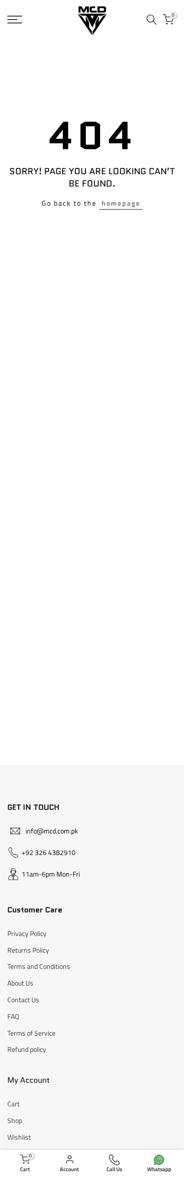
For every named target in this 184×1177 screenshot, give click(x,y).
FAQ (13, 1016)
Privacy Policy (27, 933)
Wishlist (19, 1137)
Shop (14, 1120)
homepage (121, 203)
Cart (13, 1103)
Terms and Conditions (38, 966)
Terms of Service (31, 1033)
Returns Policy (28, 950)
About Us (20, 983)
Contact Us (23, 999)
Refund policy (26, 1049)
